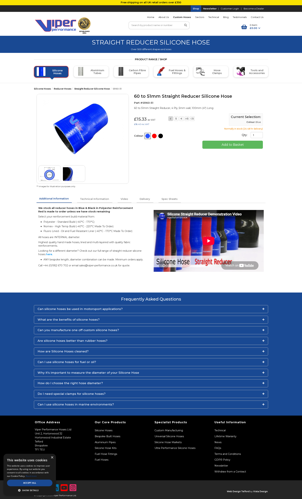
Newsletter (210, 8)
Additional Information (54, 198)
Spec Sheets (169, 199)
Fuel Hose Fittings (106, 454)
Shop (196, 8)
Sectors (199, 17)
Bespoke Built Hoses (107, 436)
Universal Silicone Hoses (169, 436)
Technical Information (94, 199)
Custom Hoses (182, 17)
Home (150, 17)
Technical (213, 17)
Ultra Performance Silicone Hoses (174, 448)
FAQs (217, 448)
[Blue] (147, 136)
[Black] (160, 136)
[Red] (154, 136)
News (217, 442)
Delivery (145, 199)
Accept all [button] (29, 482)
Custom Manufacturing (168, 430)
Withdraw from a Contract (230, 471)
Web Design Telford (238, 491)
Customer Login (230, 8)
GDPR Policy (222, 459)
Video (124, 199)
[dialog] (29, 475)
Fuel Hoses (101, 459)
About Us (164, 17)
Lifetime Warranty (225, 436)
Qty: (245, 135)
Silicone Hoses (42, 88)
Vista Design (260, 491)
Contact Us (257, 17)
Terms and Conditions (227, 454)
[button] (151, 309)
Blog (226, 17)
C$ (192, 118)
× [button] (52, 457)
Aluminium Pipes (105, 442)
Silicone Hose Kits (105, 448)
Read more (31, 476)
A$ (187, 118)
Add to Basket (233, 145)
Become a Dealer (254, 8)
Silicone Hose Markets (168, 442)
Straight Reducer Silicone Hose (92, 88)
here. (49, 254)
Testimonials (240, 17)
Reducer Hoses (62, 88)
